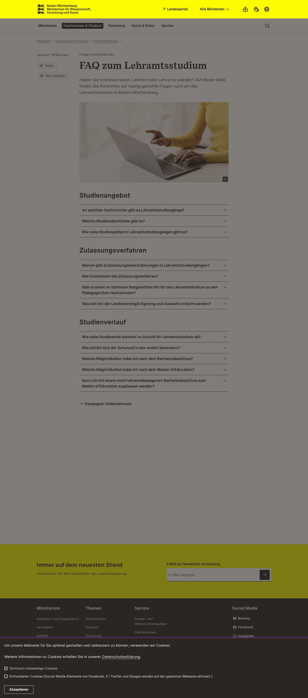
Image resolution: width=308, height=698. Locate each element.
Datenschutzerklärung (121, 656)
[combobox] (215, 9)
